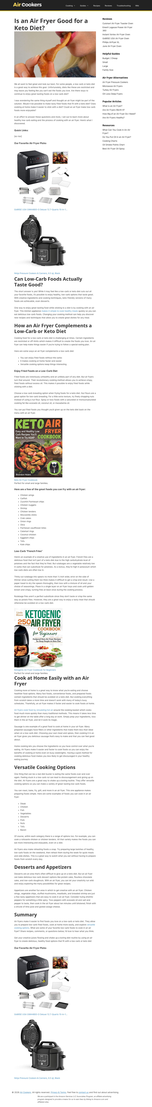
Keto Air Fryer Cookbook (25, 480)
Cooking (69, 6)
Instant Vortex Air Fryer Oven (116, 34)
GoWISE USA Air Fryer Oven (115, 38)
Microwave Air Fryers (112, 86)
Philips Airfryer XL (110, 42)
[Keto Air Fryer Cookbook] (38, 476)
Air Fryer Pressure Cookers (115, 82)
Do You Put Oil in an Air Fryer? (116, 137)
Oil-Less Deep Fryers (112, 94)
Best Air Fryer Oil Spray (113, 148)
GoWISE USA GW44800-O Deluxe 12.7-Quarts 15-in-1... (40, 209)
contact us (84, 1092)
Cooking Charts (109, 141)
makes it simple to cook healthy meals (60, 311)
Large (105, 66)
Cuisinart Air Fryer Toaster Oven (117, 23)
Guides (83, 6)
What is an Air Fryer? (112, 106)
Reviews (108, 6)
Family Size (107, 70)
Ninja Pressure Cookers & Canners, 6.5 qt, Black (37, 273)
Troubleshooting (124, 6)
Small (105, 62)
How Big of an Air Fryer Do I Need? (119, 114)
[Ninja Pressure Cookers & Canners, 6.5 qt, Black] (44, 270)
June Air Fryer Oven (111, 46)
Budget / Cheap (109, 58)
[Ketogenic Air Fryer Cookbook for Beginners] (38, 667)
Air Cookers (25, 1092)
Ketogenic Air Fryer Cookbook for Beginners (35, 670)
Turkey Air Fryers (110, 90)
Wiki (137, 6)
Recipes (96, 6)
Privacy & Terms (58, 1092)
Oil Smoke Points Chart (113, 145)
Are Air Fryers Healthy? (113, 117)
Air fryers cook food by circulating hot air (33, 710)
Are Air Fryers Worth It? (113, 110)
